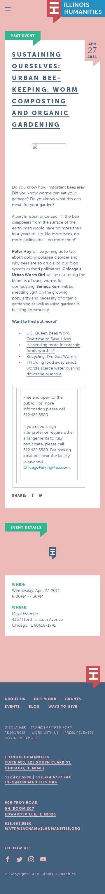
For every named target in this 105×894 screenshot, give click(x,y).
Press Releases (79, 733)
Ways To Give (62, 707)
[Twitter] (22, 861)
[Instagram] (33, 861)
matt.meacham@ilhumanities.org (42, 829)
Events (12, 707)
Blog (34, 707)
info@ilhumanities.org (31, 782)
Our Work (45, 699)
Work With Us (45, 733)
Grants (73, 699)
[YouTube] (45, 861)
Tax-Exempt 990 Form (52, 727)
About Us (15, 699)
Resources (15, 733)
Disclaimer (15, 727)
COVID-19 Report (21, 738)
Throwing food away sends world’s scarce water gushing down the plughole (53, 368)
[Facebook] (10, 861)
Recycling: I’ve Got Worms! (52, 356)
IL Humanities (76, 11)
